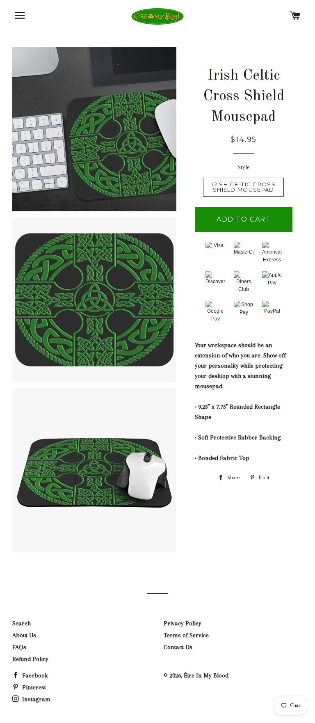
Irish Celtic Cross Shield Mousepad (244, 187)
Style (243, 167)
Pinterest (33, 687)
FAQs (19, 647)
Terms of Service (186, 635)
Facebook (34, 675)
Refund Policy (30, 659)
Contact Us (178, 647)
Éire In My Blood (206, 675)
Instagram (35, 699)
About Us (24, 635)
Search (21, 623)
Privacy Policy (182, 623)
